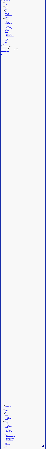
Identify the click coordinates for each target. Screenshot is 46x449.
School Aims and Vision (8, 407)
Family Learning (7, 416)
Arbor (5, 414)
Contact (4, 447)
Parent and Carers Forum (8, 418)
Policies (6, 432)
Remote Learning (7, 433)
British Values (7, 423)
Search (11, 46)
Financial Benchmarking (8, 426)
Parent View (6, 419)
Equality (6, 424)
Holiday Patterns (7, 417)
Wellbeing (6, 443)
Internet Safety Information (10, 438)
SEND (6, 434)
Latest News (6, 446)
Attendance (6, 415)
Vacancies (6, 408)
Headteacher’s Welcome (8, 406)
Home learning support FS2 (5, 51)
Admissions (6, 422)
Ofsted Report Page (9, 431)
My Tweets (2, 54)
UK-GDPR (6, 427)
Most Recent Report (9, 430)
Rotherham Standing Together (10, 436)
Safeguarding (6, 435)
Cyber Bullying (8, 437)
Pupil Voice (6, 410)
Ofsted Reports (7, 429)
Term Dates (6, 442)
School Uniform (7, 420)
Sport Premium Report (8, 441)
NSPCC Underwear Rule (10, 439)
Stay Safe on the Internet (9, 440)
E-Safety (6, 412)
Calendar (6, 445)
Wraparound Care (7, 444)
